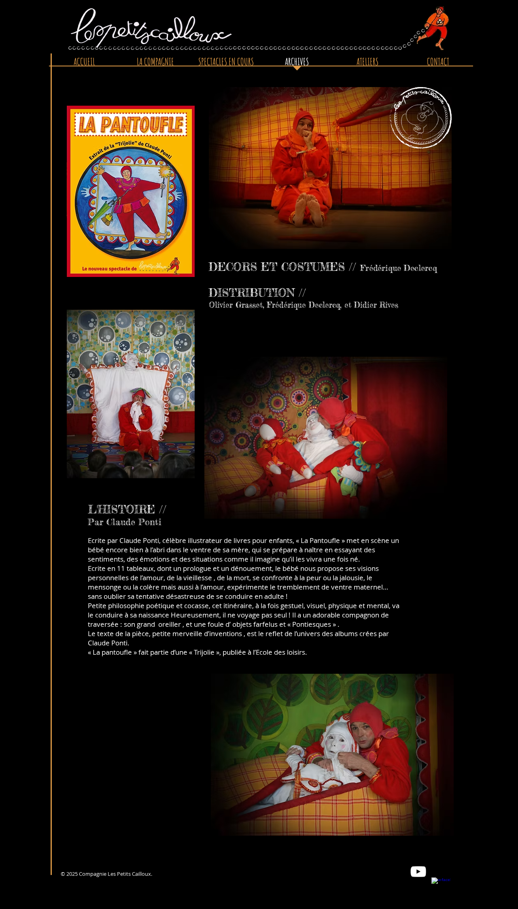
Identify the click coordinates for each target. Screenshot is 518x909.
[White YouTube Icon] (418, 871)
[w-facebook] (440, 886)
